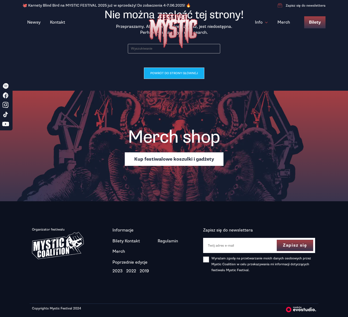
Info (259, 22)
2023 (117, 271)
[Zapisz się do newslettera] (279, 5)
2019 (144, 271)
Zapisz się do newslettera (306, 6)
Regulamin (168, 241)
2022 (131, 271)
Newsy (33, 22)
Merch (283, 22)
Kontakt (57, 22)
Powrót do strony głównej (174, 73)
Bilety (315, 22)
